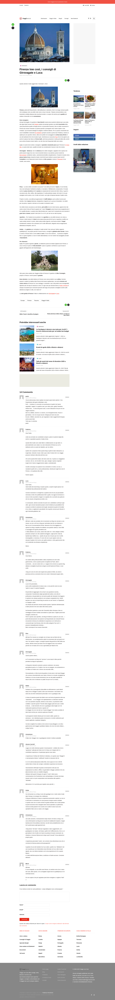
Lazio (78, 946)
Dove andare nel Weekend (27, 946)
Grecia (59, 936)
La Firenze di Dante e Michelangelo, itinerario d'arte (78, 121)
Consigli (66, 18)
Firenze (29, 300)
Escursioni (23, 950)
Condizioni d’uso (46, 977)
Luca (57, 293)
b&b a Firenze (64, 285)
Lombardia (79, 956)
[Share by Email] (68, 80)
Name (21, 905)
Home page (45, 969)
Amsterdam (42, 950)
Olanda (60, 946)
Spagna (60, 939)
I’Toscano (60, 159)
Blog (43, 972)
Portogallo (60, 943)
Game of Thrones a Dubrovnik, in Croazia (90, 121)
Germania (60, 956)
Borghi (60, 18)
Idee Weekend (74, 18)
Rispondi (67, 397)
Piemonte (79, 943)
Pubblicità (26, 5)
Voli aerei (22, 953)
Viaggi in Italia (52, 18)
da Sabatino (38, 132)
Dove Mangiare (62, 974)
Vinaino (36, 124)
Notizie (93, 5)
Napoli (40, 953)
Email (21, 909)
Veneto (78, 953)
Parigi (40, 943)
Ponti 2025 (86, 5)
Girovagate (52, 293)
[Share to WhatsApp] (66, 80)
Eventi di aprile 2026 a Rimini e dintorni (49, 347)
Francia (60, 950)
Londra (41, 939)
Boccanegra (23, 155)
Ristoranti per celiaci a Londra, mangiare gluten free (90, 105)
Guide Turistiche (62, 969)
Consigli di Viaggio (25, 939)
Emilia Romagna (81, 936)
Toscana (36, 300)
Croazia (60, 953)
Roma (40, 936)
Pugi (56, 137)
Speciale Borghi (24, 943)
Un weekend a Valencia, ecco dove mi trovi (78, 105)
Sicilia (78, 950)
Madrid (40, 946)
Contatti (21, 5)
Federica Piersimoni (48, 992)
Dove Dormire (61, 977)
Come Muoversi (62, 980)
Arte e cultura (23, 936)
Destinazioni (44, 18)
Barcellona (42, 956)
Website (22, 914)
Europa (23, 300)
